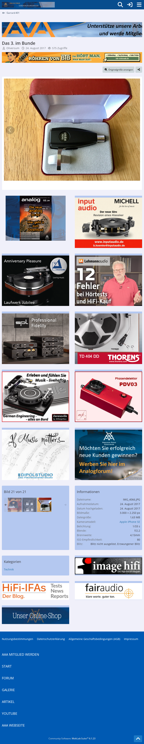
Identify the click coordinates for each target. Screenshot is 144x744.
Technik (9, 569)
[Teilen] (138, 70)
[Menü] (139, 4)
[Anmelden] (130, 4)
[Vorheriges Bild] (10, 130)
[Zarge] (15, 505)
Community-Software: (72, 738)
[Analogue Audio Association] (28, 4)
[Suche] (120, 4)
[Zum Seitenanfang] (138, 738)
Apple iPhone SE (130, 522)
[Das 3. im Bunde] (44, 505)
